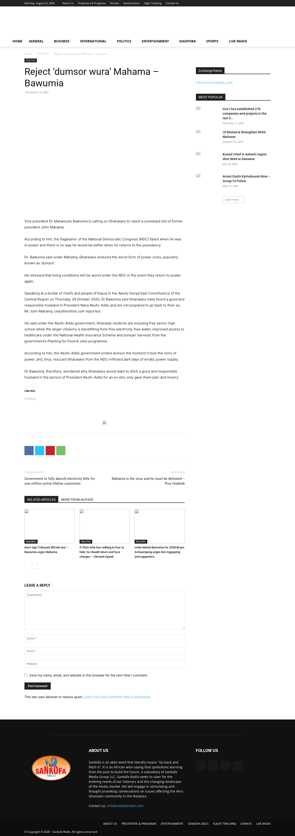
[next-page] (35, 566)
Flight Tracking (152, 3)
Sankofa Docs (131, 3)
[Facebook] (244, 3)
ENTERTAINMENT (155, 41)
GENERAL (36, 41)
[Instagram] (251, 3)
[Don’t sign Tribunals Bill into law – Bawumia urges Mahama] (49, 526)
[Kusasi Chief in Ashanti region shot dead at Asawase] (198, 153)
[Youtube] (267, 3)
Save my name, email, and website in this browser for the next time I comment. (88, 675)
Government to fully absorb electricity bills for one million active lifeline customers (59, 481)
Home (28, 54)
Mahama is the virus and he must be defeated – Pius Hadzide (148, 481)
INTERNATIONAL (93, 41)
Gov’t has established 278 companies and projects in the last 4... (245, 113)
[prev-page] (27, 566)
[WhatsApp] (60, 450)
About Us (68, 3)
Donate (114, 3)
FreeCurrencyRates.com (214, 82)
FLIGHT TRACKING (224, 824)
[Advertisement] (187, 23)
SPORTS (212, 41)
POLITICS (124, 41)
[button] (280, 41)
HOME (17, 41)
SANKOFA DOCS (198, 824)
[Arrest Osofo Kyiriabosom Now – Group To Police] (198, 175)
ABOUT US (110, 824)
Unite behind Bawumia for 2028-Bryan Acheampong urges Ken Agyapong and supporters (159, 552)
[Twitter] (259, 3)
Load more (232, 199)
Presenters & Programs (92, 3)
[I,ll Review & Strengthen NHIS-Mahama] (198, 131)
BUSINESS (62, 41)
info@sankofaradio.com (125, 806)
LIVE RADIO (238, 41)
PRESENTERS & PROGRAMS (138, 824)
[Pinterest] (50, 450)
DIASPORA (187, 41)
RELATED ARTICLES (41, 499)
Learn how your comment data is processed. (117, 697)
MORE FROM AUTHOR (77, 499)
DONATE (246, 824)
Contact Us (172, 3)
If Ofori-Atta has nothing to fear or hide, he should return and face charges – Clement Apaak (102, 552)
